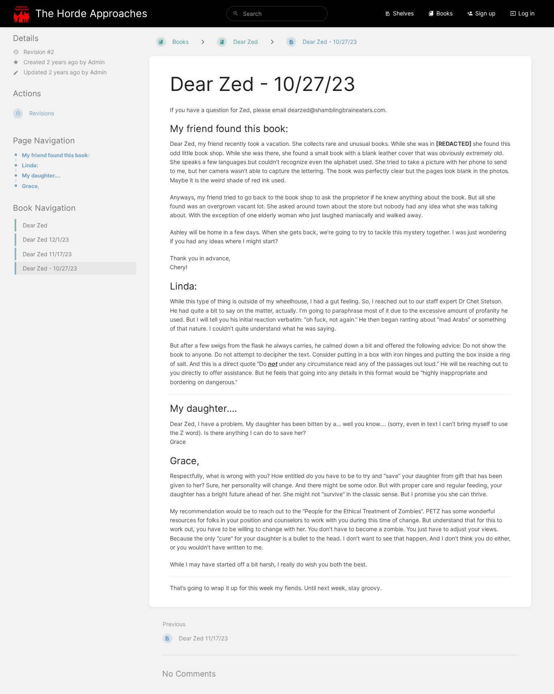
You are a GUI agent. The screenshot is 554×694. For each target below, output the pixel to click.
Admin (96, 61)
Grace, (30, 186)
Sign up (485, 13)
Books (444, 13)
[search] (277, 13)
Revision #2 (39, 52)
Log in (526, 13)
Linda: (30, 165)
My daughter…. (41, 175)
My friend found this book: (56, 155)
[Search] (235, 13)
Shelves (403, 13)
